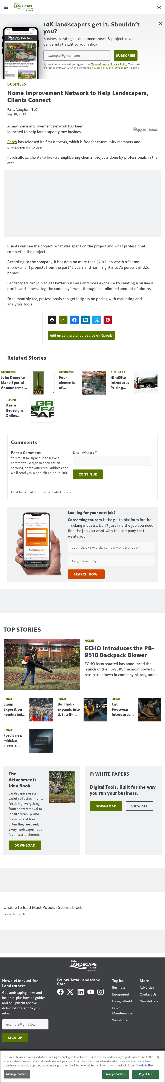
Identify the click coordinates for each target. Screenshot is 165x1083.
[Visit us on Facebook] (60, 991)
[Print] (52, 320)
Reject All (145, 1074)
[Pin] (108, 320)
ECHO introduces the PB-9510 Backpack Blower (119, 651)
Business (16, 83)
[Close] (158, 1057)
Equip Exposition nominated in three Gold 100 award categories (12, 709)
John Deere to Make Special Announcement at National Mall (14, 383)
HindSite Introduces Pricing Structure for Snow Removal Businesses (120, 383)
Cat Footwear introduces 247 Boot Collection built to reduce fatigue (121, 709)
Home (89, 640)
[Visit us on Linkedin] (81, 991)
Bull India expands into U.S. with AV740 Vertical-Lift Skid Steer (69, 709)
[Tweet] (96, 320)
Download (24, 845)
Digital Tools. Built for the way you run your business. (123, 790)
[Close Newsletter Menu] (160, 23)
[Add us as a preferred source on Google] (63, 320)
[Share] (74, 320)
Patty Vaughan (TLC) (22, 109)
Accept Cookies (116, 1074)
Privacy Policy (100, 67)
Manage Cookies (17, 1074)
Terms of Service (122, 67)
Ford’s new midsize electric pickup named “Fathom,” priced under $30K (14, 741)
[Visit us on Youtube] (90, 991)
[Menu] (6, 7)
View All (139, 806)
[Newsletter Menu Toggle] (159, 7)
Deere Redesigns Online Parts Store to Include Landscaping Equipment (16, 410)
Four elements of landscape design (67, 383)
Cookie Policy (144, 1065)
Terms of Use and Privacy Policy (109, 64)
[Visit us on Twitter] (70, 991)
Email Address (85, 452)
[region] (82, 1067)
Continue (88, 474)
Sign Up (15, 1037)
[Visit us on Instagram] (100, 991)
